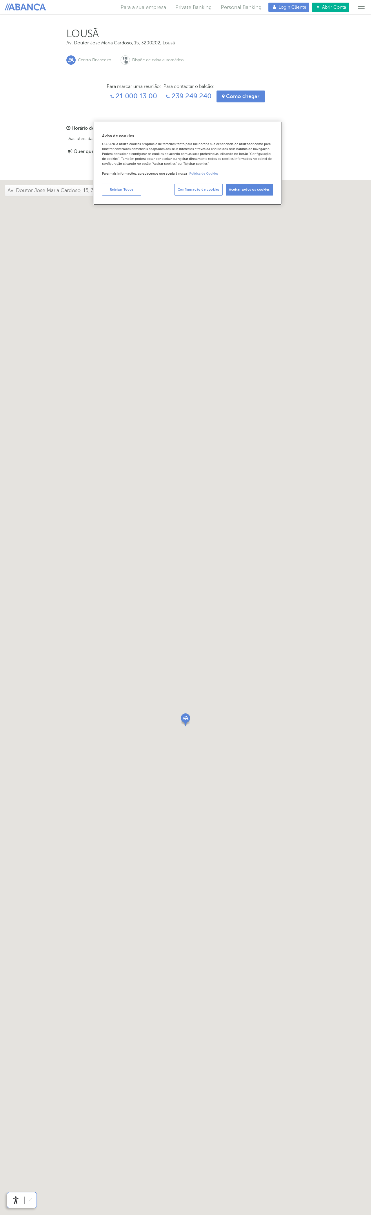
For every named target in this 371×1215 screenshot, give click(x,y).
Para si (26, 7)
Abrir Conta (329, 7)
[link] (16, 1200)
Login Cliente (287, 7)
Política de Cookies (203, 174)
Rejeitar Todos (122, 189)
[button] (185, 719)
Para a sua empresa (143, 7)
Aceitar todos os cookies (249, 189)
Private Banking (193, 7)
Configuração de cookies (198, 189)
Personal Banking (241, 7)
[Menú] (361, 7)
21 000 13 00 (135, 96)
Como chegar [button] (242, 96)
